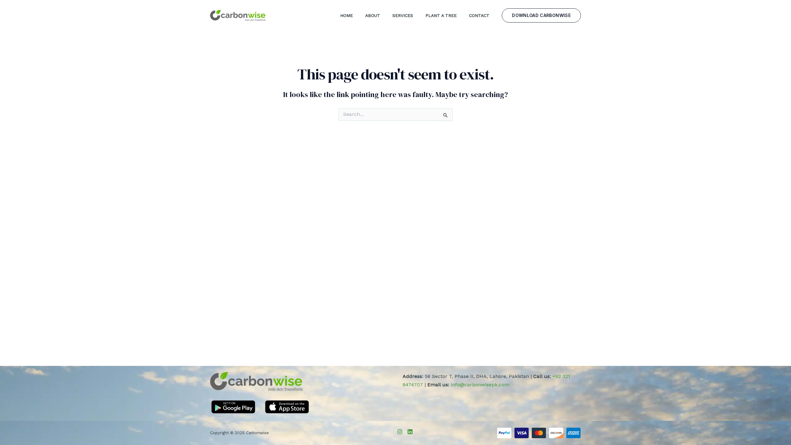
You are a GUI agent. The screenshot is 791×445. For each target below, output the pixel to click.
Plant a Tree (441, 15)
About (372, 15)
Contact (479, 15)
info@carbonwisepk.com (480, 385)
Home (346, 15)
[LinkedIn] (410, 431)
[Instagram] (400, 431)
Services (402, 15)
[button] (541, 15)
